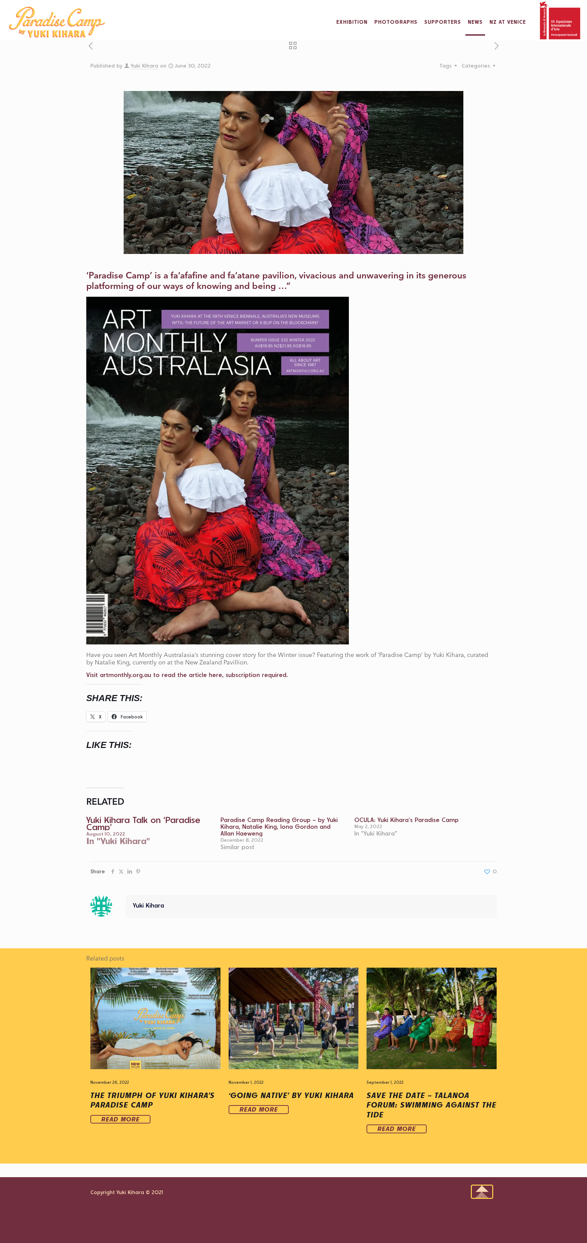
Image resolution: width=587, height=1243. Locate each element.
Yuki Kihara (144, 65)
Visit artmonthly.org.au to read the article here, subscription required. (187, 674)
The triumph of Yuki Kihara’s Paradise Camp (152, 1100)
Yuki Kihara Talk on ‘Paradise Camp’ (143, 823)
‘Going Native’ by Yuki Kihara (291, 1095)
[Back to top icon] (482, 1192)
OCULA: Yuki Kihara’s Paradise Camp (406, 819)
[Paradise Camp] (57, 22)
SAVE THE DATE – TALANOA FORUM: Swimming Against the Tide (431, 1105)
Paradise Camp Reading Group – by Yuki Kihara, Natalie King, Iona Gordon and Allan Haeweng (279, 826)
